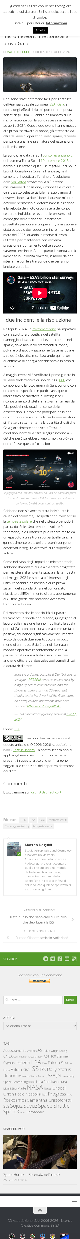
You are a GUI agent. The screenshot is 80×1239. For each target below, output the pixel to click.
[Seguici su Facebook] (59, 958)
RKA (69, 1094)
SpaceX (11, 1111)
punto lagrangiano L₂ (58, 155)
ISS (34, 1068)
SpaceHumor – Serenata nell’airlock (31, 1174)
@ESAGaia (35, 679)
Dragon (23, 1062)
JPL (59, 1075)
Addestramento (14, 1050)
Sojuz (16, 1105)
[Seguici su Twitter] (52, 958)
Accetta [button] (41, 30)
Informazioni (56, 23)
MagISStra (10, 1088)
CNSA (8, 1056)
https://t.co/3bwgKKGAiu (44, 706)
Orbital (59, 1088)
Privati (43, 1094)
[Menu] (74, 1201)
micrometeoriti (58, 820)
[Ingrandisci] (71, 455)
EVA (44, 1063)
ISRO (26, 1070)
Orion (8, 1094)
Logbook (28, 1081)
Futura (16, 1069)
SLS (6, 1106)
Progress (57, 1094)
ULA (22, 1112)
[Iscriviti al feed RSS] (74, 958)
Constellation (20, 1056)
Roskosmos (14, 1100)
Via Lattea (18, 181)
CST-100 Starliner (56, 1056)
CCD (62, 380)
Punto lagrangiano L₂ (17, 826)
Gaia (60, 104)
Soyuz (30, 1105)
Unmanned (35, 1111)
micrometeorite (44, 329)
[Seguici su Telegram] (45, 958)
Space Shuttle (54, 1105)
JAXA (50, 1075)
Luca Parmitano (47, 1082)
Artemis (32, 1051)
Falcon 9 (56, 1062)
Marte (22, 1088)
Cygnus (9, 1062)
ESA (52, 104)
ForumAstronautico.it (45, 792)
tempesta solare (19, 521)
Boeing (63, 1050)
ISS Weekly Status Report (32, 1076)
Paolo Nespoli (26, 1094)
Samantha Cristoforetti (49, 1100)
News (48, 1088)
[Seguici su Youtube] (67, 958)
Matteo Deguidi (18, 52)
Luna (63, 1081)
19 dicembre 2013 (55, 160)
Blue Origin (51, 1051)
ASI (41, 1050)
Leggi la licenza (24, 750)
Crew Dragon (35, 1056)
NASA (35, 1087)
